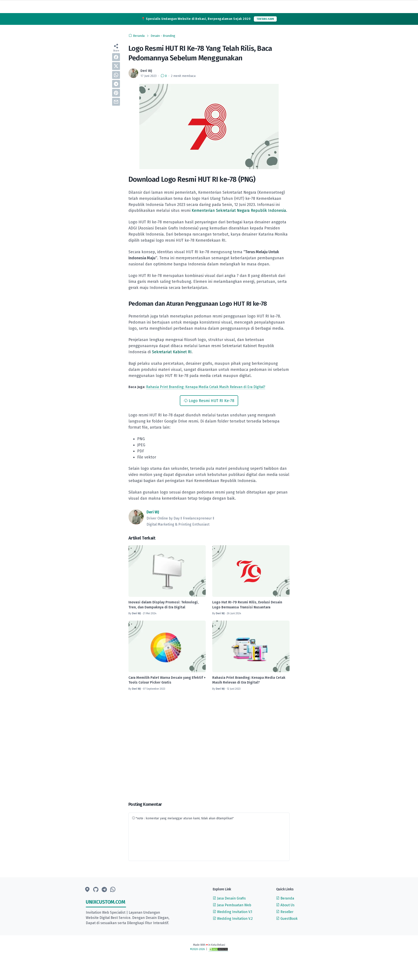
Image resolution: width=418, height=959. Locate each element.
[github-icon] (95, 890)
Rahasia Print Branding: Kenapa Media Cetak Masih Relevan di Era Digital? (205, 387)
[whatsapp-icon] (112, 890)
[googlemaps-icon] (87, 890)
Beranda (287, 898)
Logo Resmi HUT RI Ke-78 (211, 400)
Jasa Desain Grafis (231, 898)
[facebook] (116, 57)
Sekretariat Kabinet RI (172, 352)
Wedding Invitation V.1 (234, 912)
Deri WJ (153, 512)
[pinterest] (116, 93)
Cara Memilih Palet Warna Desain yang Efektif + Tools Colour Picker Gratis (167, 680)
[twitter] (116, 66)
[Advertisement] (209, 746)
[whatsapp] (116, 75)
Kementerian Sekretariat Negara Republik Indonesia (239, 210)
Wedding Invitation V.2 (234, 919)
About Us (287, 905)
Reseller (286, 912)
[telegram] (116, 84)
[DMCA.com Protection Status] (218, 949)
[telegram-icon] (104, 890)
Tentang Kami (265, 18)
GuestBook (289, 919)
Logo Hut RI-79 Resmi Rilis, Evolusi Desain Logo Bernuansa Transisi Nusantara (247, 604)
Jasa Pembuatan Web (233, 905)
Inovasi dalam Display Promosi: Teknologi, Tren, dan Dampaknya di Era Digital (163, 604)
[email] (116, 102)
